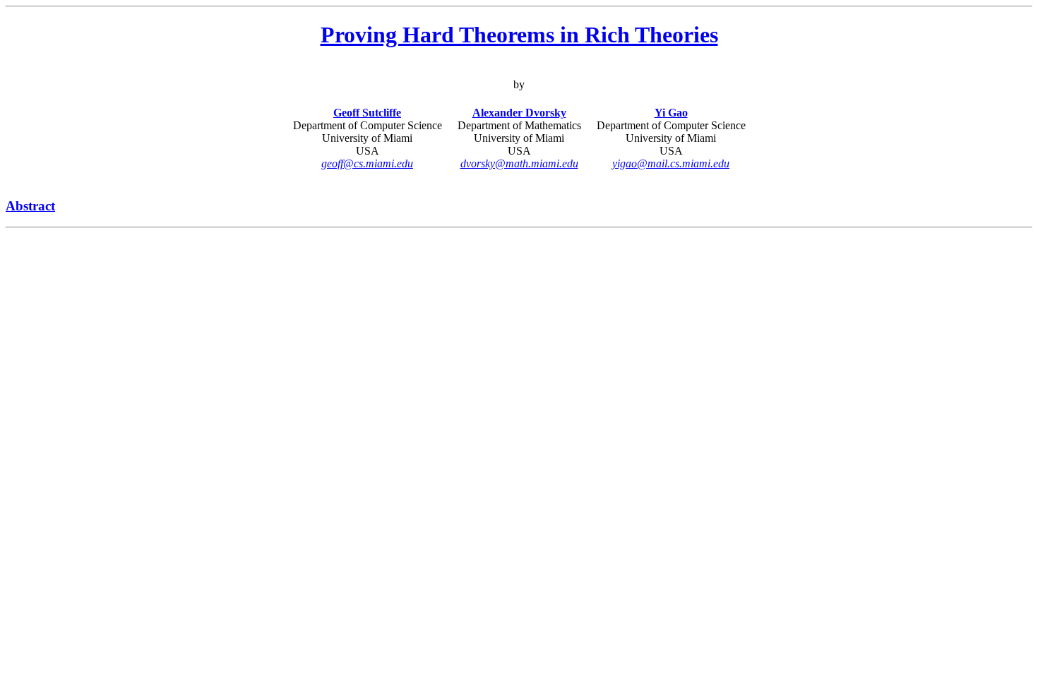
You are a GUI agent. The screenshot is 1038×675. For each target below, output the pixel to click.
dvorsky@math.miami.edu (519, 163)
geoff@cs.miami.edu (367, 163)
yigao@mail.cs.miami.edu (670, 163)
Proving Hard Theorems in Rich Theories (519, 34)
